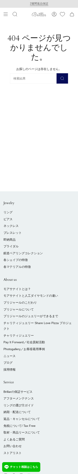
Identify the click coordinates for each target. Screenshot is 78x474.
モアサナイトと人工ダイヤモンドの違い (30, 295)
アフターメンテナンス (18, 398)
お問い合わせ (12, 446)
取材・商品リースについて (21, 432)
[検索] (62, 78)
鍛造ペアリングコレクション (23, 253)
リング (8, 212)
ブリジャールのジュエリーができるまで (30, 316)
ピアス (8, 219)
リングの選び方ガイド (18, 405)
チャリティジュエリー (18, 335)
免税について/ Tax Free (19, 425)
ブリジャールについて (18, 309)
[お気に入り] (62, 14)
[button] (15, 14)
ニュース (9, 356)
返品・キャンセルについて (21, 419)
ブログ (8, 362)
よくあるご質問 (14, 439)
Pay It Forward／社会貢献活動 (24, 342)
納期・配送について (17, 412)
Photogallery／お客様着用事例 (24, 349)
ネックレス (11, 226)
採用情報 (9, 369)
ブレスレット (12, 232)
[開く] (5, 14)
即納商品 (9, 239)
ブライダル (11, 246)
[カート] (72, 14)
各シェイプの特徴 (15, 260)
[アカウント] (54, 14)
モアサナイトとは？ (17, 289)
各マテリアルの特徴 (17, 266)
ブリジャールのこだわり (20, 302)
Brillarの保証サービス (17, 391)
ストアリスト (12, 453)
